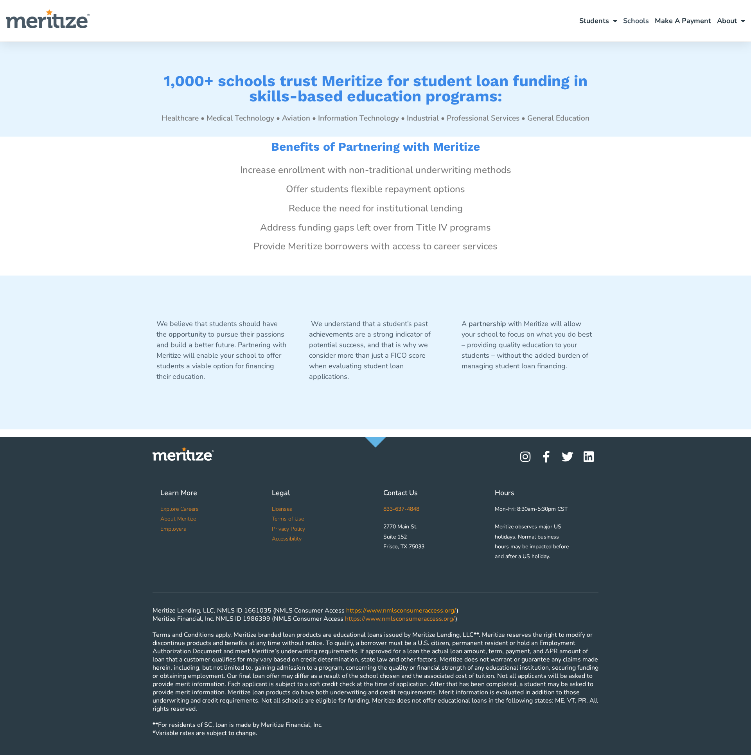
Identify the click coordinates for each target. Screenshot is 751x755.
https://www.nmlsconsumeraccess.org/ (401, 610)
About (727, 20)
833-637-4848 (401, 509)
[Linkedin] (589, 457)
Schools (636, 20)
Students (594, 20)
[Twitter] (567, 457)
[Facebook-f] (546, 457)
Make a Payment (683, 20)
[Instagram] (525, 457)
